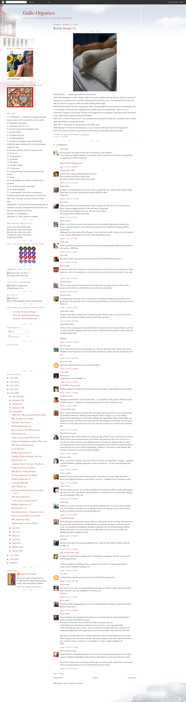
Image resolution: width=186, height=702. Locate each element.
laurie (62, 502)
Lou (61, 573)
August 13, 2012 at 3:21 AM (68, 238)
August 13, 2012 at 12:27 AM (69, 199)
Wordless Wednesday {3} (21, 504)
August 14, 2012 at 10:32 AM (69, 581)
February (16, 547)
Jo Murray (64, 396)
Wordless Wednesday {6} (21, 426)
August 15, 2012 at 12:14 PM (69, 647)
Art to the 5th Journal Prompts (24, 311)
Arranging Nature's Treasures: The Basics (28, 464)
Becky (62, 600)
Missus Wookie (66, 650)
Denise (62, 265)
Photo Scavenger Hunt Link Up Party (26, 515)
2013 (12, 389)
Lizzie (62, 613)
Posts (12, 331)
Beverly (63, 345)
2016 (12, 378)
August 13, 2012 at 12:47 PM (69, 382)
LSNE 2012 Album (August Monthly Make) (29, 414)
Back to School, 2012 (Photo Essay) (26, 430)
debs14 (63, 220)
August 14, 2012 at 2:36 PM (68, 597)
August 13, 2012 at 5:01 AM (68, 278)
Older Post (132, 677)
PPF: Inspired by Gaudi (21, 519)
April (14, 539)
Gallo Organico (39, 12)
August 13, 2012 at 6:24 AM (68, 292)
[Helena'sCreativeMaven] (27, 262)
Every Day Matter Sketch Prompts (26, 315)
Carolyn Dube (65, 409)
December (16, 396)
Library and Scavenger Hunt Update (26, 437)
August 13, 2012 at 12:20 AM (69, 183)
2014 (12, 385)
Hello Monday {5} (19, 460)
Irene (62, 202)
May (14, 535)
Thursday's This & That (21, 422)
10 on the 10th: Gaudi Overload (24, 500)
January (15, 550)
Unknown (64, 361)
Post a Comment (58, 673)
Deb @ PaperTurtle (67, 552)
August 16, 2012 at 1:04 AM (68, 668)
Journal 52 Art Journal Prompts (25, 318)
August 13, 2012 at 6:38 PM (68, 515)
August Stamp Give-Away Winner (25, 523)
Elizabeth (64, 281)
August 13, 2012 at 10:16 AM (69, 321)
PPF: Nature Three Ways (21, 496)
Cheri (62, 241)
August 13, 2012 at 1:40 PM (68, 406)
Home (95, 677)
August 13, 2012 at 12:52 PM (69, 393)
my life (64, 137)
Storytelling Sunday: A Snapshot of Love (28, 512)
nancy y (63, 473)
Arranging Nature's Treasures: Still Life (27, 456)
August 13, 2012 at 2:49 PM (68, 454)
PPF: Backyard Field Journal (23, 445)
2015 (12, 381)
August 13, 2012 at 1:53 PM (68, 430)
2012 (12, 393)
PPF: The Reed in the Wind (22, 418)
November (16, 400)
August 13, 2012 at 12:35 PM (69, 369)
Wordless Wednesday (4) (21, 479)
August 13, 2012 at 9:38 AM (68, 308)
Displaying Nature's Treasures (23, 467)
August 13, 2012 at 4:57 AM (68, 262)
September (16, 407)
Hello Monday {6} (19, 433)
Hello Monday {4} (66, 28)
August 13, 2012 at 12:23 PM (69, 358)
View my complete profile (29, 587)
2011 (12, 555)
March (15, 543)
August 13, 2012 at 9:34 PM (68, 536)
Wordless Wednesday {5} (21, 452)
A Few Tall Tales (18, 448)
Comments (14, 336)
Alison (62, 584)
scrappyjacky (65, 170)
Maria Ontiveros (28, 574)
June (14, 531)
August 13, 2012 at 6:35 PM (68, 499)
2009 (12, 563)
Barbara (63, 295)
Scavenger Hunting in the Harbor (24, 475)
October (15, 404)
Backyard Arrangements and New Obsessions (29, 441)
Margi (62, 186)
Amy (62, 149)
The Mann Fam (66, 433)
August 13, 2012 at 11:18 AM (69, 342)
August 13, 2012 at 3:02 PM (68, 483)
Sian (62, 255)
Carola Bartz (65, 518)
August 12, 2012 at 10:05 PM (69, 167)
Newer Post (57, 677)
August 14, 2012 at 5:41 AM (68, 570)
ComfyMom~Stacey (68, 385)
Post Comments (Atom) (73, 683)
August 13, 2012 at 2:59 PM (68, 469)
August (15, 411)
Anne (62, 372)
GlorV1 (63, 486)
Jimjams (63, 457)
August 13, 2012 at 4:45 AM (68, 252)
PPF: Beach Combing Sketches (24, 471)
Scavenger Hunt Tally (20, 482)
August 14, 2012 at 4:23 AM (68, 549)
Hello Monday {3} (19, 508)
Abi (61, 539)
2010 (12, 559)
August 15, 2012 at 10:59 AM (69, 610)
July (14, 528)
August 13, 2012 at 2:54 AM (68, 217)
